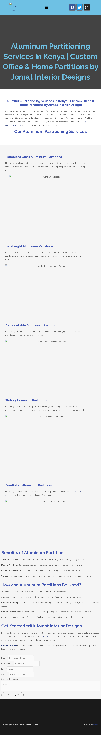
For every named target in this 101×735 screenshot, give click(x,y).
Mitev (95, 725)
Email (4, 669)
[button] (46, 7)
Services (5, 674)
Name (4, 658)
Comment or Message (11, 679)
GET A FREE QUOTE (12, 695)
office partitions (50, 636)
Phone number (7, 663)
